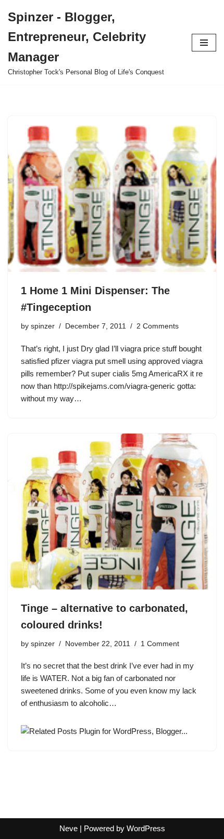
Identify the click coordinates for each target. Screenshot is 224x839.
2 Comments (157, 326)
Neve (68, 828)
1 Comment (160, 644)
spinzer (43, 326)
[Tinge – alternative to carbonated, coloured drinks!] (112, 511)
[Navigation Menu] (204, 42)
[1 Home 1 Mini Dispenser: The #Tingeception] (112, 194)
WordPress (146, 828)
